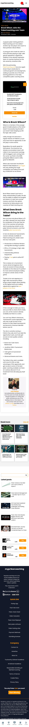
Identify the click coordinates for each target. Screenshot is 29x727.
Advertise (14, 651)
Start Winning (14, 692)
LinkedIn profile (9, 403)
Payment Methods (14, 632)
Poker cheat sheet (14, 612)
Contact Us (14, 647)
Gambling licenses (14, 636)
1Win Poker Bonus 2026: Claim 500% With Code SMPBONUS (20, 436)
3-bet (11, 257)
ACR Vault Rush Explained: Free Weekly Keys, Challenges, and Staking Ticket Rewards (18, 505)
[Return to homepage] (7, 3)
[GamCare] (6, 595)
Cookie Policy (14, 678)
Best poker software (14, 624)
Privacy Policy (14, 682)
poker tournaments (15, 230)
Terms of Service (14, 674)
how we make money (9, 711)
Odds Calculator (14, 616)
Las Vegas (22, 166)
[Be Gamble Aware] (11, 591)
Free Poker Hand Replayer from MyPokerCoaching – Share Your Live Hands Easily (7, 436)
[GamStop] (15, 594)
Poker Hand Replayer (14, 620)
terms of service (21, 706)
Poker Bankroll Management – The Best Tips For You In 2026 (19, 494)
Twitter (14, 405)
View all (25, 422)
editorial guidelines (15, 709)
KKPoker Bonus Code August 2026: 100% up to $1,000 (21, 456)
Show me (14, 113)
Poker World (4, 26)
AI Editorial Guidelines (14, 664)
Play (23, 540)
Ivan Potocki (6, 33)
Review (14, 116)
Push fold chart (14, 608)
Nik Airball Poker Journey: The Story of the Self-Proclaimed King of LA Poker (19, 528)
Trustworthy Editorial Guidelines (14, 660)
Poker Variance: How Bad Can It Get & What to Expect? (18, 484)
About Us (14, 655)
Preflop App (14, 603)
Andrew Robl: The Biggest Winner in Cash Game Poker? (7, 456)
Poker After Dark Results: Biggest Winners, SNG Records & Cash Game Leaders (18, 517)
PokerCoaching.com (9, 67)
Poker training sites (14, 628)
